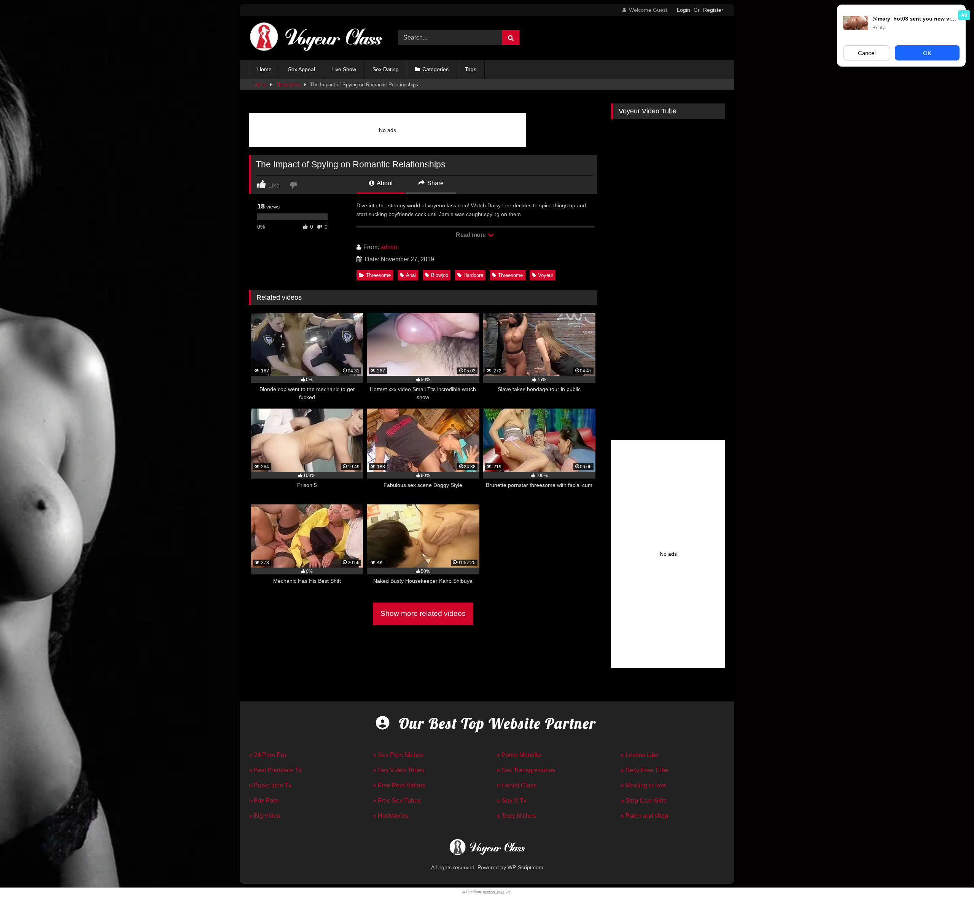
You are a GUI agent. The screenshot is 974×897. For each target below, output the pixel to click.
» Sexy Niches (516, 816)
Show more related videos (423, 613)
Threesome (288, 84)
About (384, 183)
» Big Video (264, 816)
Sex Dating (385, 69)
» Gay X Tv (512, 800)
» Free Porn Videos (399, 785)
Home (264, 69)
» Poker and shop (644, 816)
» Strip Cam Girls (644, 800)
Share (435, 183)
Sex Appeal (301, 69)
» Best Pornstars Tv (275, 770)
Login (683, 10)
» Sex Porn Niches (398, 755)
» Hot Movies (390, 816)
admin (388, 247)
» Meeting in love (644, 785)
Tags (470, 69)
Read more (471, 235)
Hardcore (473, 275)
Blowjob (439, 275)
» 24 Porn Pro (267, 755)
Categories (435, 69)
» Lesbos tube (640, 755)
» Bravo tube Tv (270, 785)
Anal (411, 275)
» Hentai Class (516, 785)
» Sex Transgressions (526, 770)
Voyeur (545, 275)
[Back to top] (950, 874)
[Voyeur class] (315, 38)
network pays (494, 892)
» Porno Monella (519, 755)
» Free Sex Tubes (397, 800)
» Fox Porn (264, 800)
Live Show (343, 69)
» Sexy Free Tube (644, 770)
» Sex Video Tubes (398, 770)
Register (713, 10)
